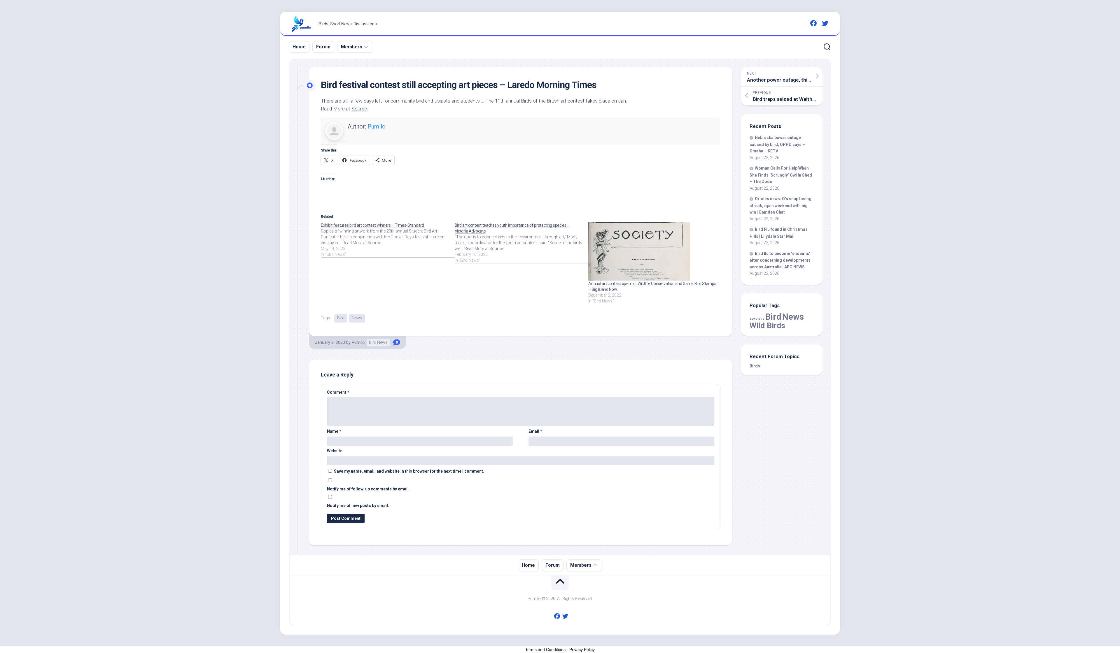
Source (359, 109)
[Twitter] (825, 23)
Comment (338, 392)
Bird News (378, 342)
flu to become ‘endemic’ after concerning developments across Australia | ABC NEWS (780, 260)
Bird (340, 318)
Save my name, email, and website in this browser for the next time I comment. (409, 471)
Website (334, 450)
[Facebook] (813, 23)
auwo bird (757, 319)
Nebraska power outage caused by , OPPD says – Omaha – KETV (777, 144)
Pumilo (377, 126)
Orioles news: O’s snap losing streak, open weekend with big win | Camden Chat (780, 205)
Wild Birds (767, 325)
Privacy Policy (582, 649)
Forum (323, 47)
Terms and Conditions (545, 649)
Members (351, 47)
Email (535, 431)
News (357, 318)
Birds (755, 366)
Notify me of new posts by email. (358, 505)
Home (299, 47)
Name (334, 431)
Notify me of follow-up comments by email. (368, 489)
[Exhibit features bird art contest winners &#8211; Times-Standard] (388, 239)
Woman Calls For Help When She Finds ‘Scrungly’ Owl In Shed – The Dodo (781, 175)
